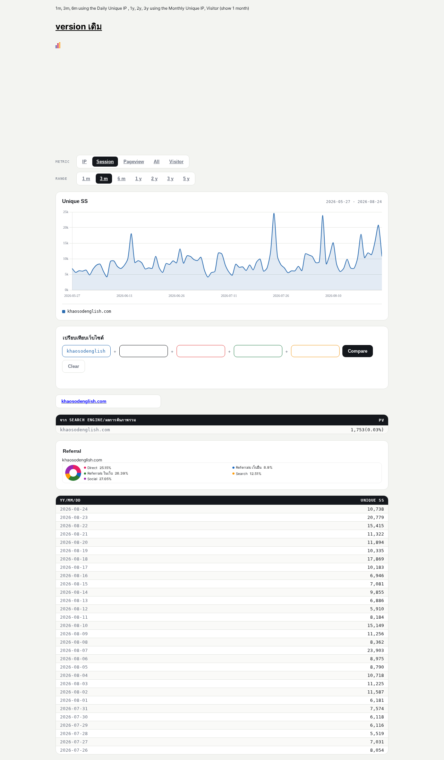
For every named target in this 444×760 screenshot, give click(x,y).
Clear (73, 366)
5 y (186, 178)
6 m (122, 178)
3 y (170, 178)
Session (105, 161)
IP (84, 161)
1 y (138, 178)
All (157, 161)
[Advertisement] (222, 100)
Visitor (176, 161)
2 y (154, 178)
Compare (357, 351)
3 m (104, 178)
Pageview (133, 161)
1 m (86, 178)
